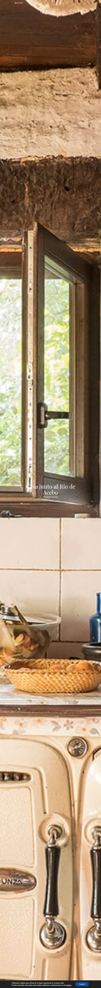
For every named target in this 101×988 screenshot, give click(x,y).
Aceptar (82, 984)
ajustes (68, 985)
